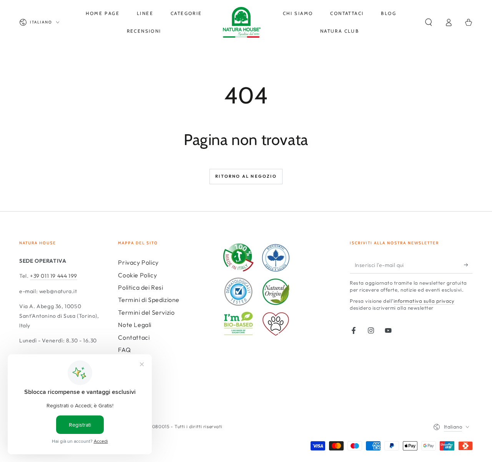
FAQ (124, 350)
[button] (429, 22)
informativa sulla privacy (424, 301)
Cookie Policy (137, 275)
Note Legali (134, 325)
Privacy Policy (138, 262)
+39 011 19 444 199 (53, 275)
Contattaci (134, 337)
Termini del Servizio (146, 312)
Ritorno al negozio (246, 176)
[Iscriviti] (468, 264)
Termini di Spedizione (149, 300)
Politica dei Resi (140, 287)
